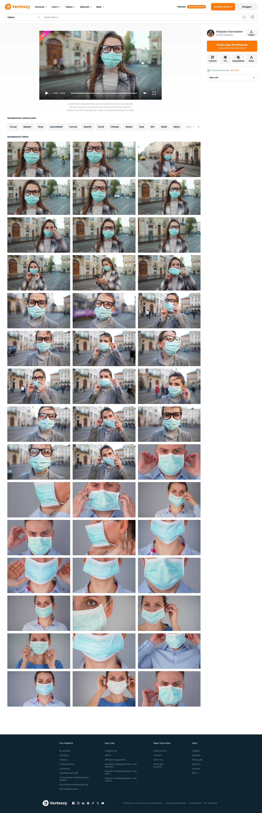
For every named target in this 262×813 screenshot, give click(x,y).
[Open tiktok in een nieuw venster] (93, 803)
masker (27, 126)
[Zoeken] (244, 17)
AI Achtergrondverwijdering (73, 784)
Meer (99, 6)
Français (196, 768)
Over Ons (158, 759)
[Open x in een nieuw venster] (98, 803)
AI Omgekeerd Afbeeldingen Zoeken (74, 778)
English (196, 750)
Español (196, 755)
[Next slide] (196, 126)
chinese (115, 126)
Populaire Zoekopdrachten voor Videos (121, 779)
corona (73, 126)
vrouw (13, 126)
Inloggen (246, 6)
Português (197, 759)
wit (152, 126)
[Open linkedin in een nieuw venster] (83, 803)
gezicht (87, 126)
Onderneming (66, 764)
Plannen (181, 6)
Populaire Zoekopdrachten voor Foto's (121, 772)
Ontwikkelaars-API (68, 773)
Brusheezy (64, 750)
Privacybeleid (195, 803)
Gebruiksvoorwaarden (176, 803)
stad (141, 126)
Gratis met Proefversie (232, 46)
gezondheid (56, 126)
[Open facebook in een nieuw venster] (73, 803)
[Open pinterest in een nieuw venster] (88, 803)
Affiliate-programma (115, 759)
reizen (129, 126)
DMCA (108, 755)
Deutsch (196, 764)
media (177, 126)
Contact (157, 755)
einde (164, 126)
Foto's (55, 6)
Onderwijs (64, 768)
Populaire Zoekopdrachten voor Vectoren (121, 765)
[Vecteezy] (17, 7)
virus (40, 126)
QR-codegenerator (68, 788)
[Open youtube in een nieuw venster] (103, 803)
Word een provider (159, 765)
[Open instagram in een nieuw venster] (78, 803)
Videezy (63, 759)
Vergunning (111, 750)
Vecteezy (63, 755)
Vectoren (39, 6)
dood (101, 126)
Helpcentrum (160, 750)
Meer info (214, 77)
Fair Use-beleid (210, 803)
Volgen (251, 35)
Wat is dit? (234, 70)
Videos (69, 6)
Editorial (84, 6)
